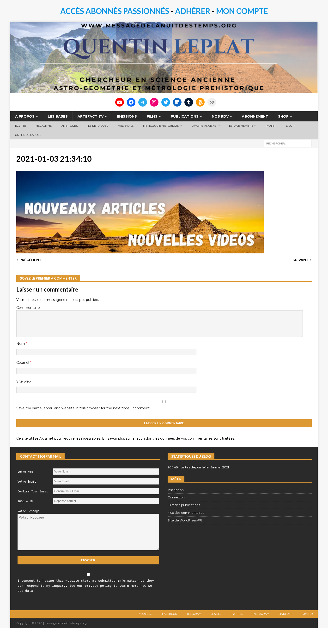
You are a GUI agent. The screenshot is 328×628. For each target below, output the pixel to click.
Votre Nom (25, 471)
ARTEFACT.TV (90, 116)
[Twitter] (165, 102)
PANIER (271, 125)
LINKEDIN (285, 614)
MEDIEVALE (126, 125)
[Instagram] (154, 102)
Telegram (194, 614)
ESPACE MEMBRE (241, 125)
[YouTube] (119, 102)
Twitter (237, 614)
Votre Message (28, 511)
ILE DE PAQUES (97, 125)
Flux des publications (184, 505)
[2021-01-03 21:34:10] (140, 251)
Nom (21, 343)
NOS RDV (220, 116)
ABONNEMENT (255, 116)
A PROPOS (25, 116)
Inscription (176, 490)
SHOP (283, 116)
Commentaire (28, 307)
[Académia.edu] (211, 102)
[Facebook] (131, 102)
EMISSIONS (127, 116)
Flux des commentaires (186, 512)
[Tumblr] (188, 102)
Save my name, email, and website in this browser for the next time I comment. (83, 408)
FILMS (152, 116)
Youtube (145, 614)
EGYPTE (20, 125)
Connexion (176, 497)
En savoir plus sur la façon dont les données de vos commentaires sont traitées (168, 438)
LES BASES (58, 116)
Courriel (23, 362)
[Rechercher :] (288, 143)
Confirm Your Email (33, 491)
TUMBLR (307, 614)
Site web (23, 381)
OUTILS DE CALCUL (28, 135)
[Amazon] (200, 102)
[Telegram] (142, 102)
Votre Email (27, 481)
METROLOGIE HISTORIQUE (161, 125)
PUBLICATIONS (185, 116)
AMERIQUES (69, 125)
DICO (289, 125)
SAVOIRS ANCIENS (204, 125)
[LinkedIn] (177, 102)
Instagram (261, 614)
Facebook (169, 614)
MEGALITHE (44, 125)
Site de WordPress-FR (185, 520)
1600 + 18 (25, 501)
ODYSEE (216, 614)
